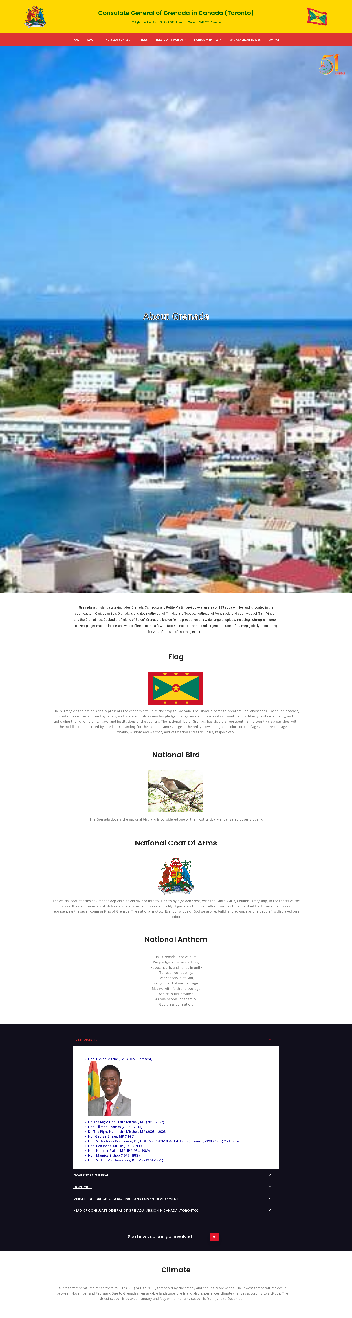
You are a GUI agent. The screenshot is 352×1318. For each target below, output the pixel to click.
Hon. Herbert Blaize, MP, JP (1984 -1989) (119, 1150)
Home (76, 39)
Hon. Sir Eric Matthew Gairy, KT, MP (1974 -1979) (125, 1160)
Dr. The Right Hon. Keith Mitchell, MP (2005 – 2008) (127, 1131)
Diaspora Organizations (245, 39)
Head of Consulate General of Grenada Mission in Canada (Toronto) (135, 1210)
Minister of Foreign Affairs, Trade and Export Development (125, 1198)
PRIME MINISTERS (86, 1040)
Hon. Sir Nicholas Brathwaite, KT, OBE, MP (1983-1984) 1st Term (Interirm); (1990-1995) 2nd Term (163, 1141)
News (144, 39)
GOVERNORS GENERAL (91, 1175)
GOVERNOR (82, 1187)
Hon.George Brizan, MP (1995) (111, 1136)
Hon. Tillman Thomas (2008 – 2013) (115, 1127)
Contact (273, 39)
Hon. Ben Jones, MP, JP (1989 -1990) (115, 1146)
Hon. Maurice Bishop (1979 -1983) (114, 1155)
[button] (176, 1040)
